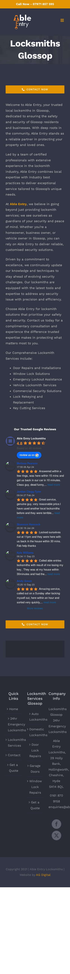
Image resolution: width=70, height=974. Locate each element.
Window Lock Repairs (35, 786)
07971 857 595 (43, 4)
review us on (27, 455)
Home (13, 709)
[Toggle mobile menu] (62, 20)
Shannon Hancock (28, 524)
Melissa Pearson (27, 463)
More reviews (35, 608)
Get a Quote (13, 767)
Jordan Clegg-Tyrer (29, 491)
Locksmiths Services (14, 742)
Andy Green (24, 581)
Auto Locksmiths (35, 717)
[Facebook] (56, 824)
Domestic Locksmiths (35, 732)
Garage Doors (35, 768)
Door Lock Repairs (35, 750)
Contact (14, 755)
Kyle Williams (25, 552)
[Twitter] (56, 835)
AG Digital (43, 875)
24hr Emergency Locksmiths (14, 724)
